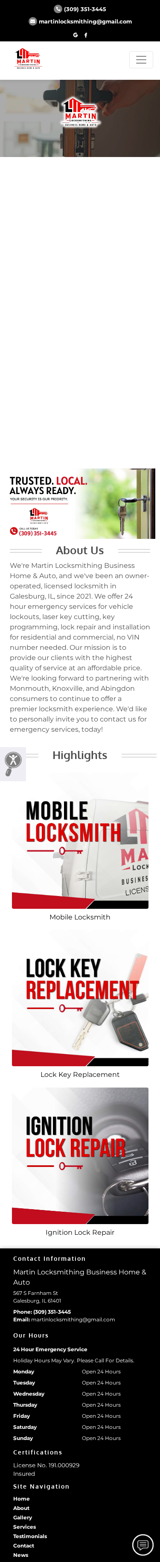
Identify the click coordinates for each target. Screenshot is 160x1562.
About (21, 1508)
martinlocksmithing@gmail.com (85, 21)
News (20, 1555)
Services (24, 1527)
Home (21, 1498)
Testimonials (30, 1536)
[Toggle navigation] (141, 59)
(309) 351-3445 (85, 9)
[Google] (75, 35)
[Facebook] (85, 35)
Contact (23, 1545)
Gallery (22, 1517)
